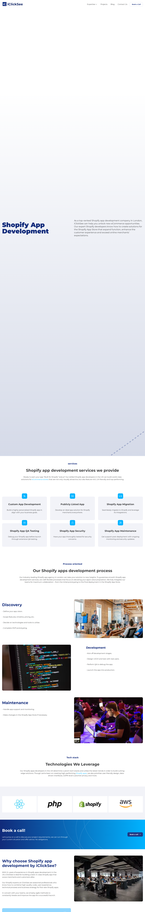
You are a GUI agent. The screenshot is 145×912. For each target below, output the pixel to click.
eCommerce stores (40, 479)
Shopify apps (81, 773)
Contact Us (122, 4)
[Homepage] (12, 3)
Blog (113, 4)
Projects (104, 4)
